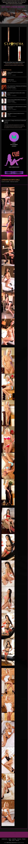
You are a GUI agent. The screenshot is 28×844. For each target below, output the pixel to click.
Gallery (25, 19)
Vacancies (19, 839)
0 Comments (14, 81)
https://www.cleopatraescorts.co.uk (17, 62)
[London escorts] (4, 80)
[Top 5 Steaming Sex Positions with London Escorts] (4, 94)
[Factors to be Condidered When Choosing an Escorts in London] (4, 101)
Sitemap (17, 840)
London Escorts (4, 839)
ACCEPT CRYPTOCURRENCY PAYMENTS (14, 144)
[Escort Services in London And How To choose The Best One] (4, 107)
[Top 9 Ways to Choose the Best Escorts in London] (4, 114)
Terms (13, 840)
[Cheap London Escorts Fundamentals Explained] (4, 73)
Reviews (23, 839)
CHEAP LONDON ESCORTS (14, 167)
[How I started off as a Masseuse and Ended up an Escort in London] (4, 87)
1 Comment (14, 75)
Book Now (14, 839)
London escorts (7, 62)
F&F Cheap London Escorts (13, 7)
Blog (10, 840)
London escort (7, 120)
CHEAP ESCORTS (18, 172)
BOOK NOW (8, 172)
